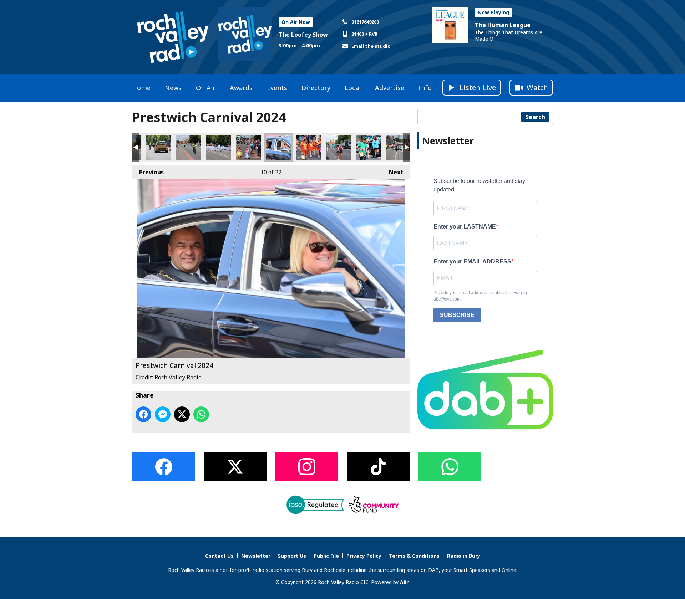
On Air (205, 87)
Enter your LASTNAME (464, 227)
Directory (315, 87)
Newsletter (255, 555)
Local (353, 87)
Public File (326, 555)
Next (392, 172)
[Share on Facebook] (143, 414)
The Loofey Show (303, 35)
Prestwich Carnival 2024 (158, 147)
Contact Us (219, 555)
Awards (241, 87)
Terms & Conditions (414, 555)
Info (425, 87)
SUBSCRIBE (457, 315)
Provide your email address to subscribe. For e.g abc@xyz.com (480, 296)
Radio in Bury (463, 555)
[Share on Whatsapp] (201, 414)
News (173, 87)
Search (535, 117)
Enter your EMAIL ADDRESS (472, 261)
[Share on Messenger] (163, 414)
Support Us (292, 555)
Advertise (389, 87)
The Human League (503, 25)
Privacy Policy (363, 555)
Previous (148, 172)
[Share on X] (182, 414)
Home (141, 87)
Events (277, 87)
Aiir (404, 582)
